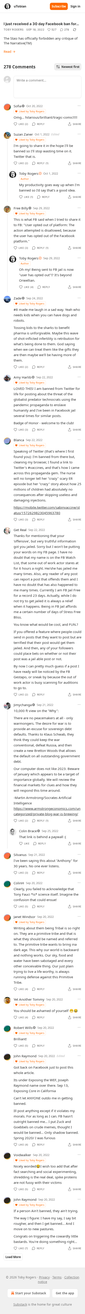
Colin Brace (28, 831)
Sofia (17, 106)
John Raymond (25, 1056)
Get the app (65, 1293)
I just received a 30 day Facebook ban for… (41, 24)
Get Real (20, 530)
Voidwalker (22, 1155)
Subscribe (59, 6)
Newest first (70, 67)
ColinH (19, 883)
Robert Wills (23, 1027)
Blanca (19, 440)
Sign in (75, 6)
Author (25, 178)
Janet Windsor (24, 916)
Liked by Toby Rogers (31, 111)
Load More (13, 1257)
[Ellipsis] (79, 105)
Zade (17, 298)
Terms (57, 1277)
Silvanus (20, 854)
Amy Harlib (22, 377)
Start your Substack (30, 1293)
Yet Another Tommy (29, 999)
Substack (20, 1304)
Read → (9, 51)
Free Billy (21, 208)
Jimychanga (23, 705)
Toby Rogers (14, 29)
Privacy (44, 1277)
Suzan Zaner (23, 134)
